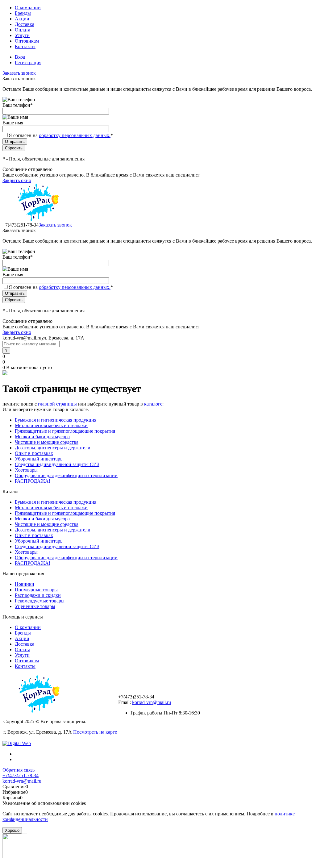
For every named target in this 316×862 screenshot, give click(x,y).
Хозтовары (26, 470)
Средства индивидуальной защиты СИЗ (57, 464)
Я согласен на (61, 135)
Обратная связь (18, 769)
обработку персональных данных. (74, 135)
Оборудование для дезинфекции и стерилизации (66, 475)
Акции (22, 18)
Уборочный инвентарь (38, 458)
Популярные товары (36, 589)
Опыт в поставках (34, 453)
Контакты (25, 46)
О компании (28, 7)
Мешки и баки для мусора (42, 436)
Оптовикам (27, 41)
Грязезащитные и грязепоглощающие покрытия (65, 431)
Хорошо (12, 830)
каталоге (153, 403)
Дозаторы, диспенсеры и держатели (52, 447)
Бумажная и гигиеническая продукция (55, 420)
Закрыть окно (16, 180)
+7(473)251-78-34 (20, 775)
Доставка (24, 24)
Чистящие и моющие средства (46, 442)
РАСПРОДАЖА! (32, 481)
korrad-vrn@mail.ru (151, 702)
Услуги (22, 35)
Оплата (22, 29)
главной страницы (57, 403)
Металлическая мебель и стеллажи (51, 425)
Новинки (24, 584)
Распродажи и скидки (38, 595)
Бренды (23, 13)
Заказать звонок (19, 73)
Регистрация (28, 62)
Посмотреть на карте (95, 732)
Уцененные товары (35, 606)
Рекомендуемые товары (39, 600)
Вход (20, 57)
